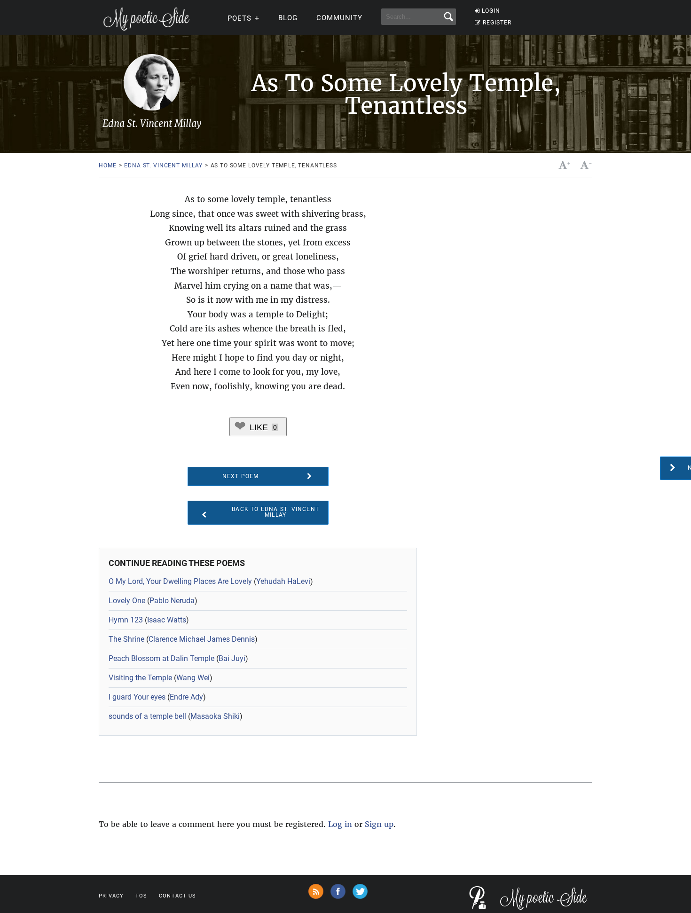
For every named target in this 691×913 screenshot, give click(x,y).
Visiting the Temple (140, 677)
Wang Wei (193, 677)
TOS (141, 896)
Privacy (111, 896)
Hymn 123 (126, 619)
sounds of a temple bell (147, 716)
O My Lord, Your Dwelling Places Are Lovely (180, 581)
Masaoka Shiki (215, 716)
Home (107, 165)
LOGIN (491, 11)
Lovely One (127, 600)
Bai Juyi (232, 658)
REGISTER (497, 22)
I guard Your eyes (137, 697)
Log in (340, 824)
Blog (288, 18)
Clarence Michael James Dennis (202, 639)
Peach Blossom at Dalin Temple (161, 658)
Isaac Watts (166, 619)
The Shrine (126, 639)
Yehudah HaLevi (283, 581)
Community (339, 18)
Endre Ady (186, 697)
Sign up (379, 824)
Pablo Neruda (172, 600)
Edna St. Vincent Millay (163, 165)
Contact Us (177, 896)
